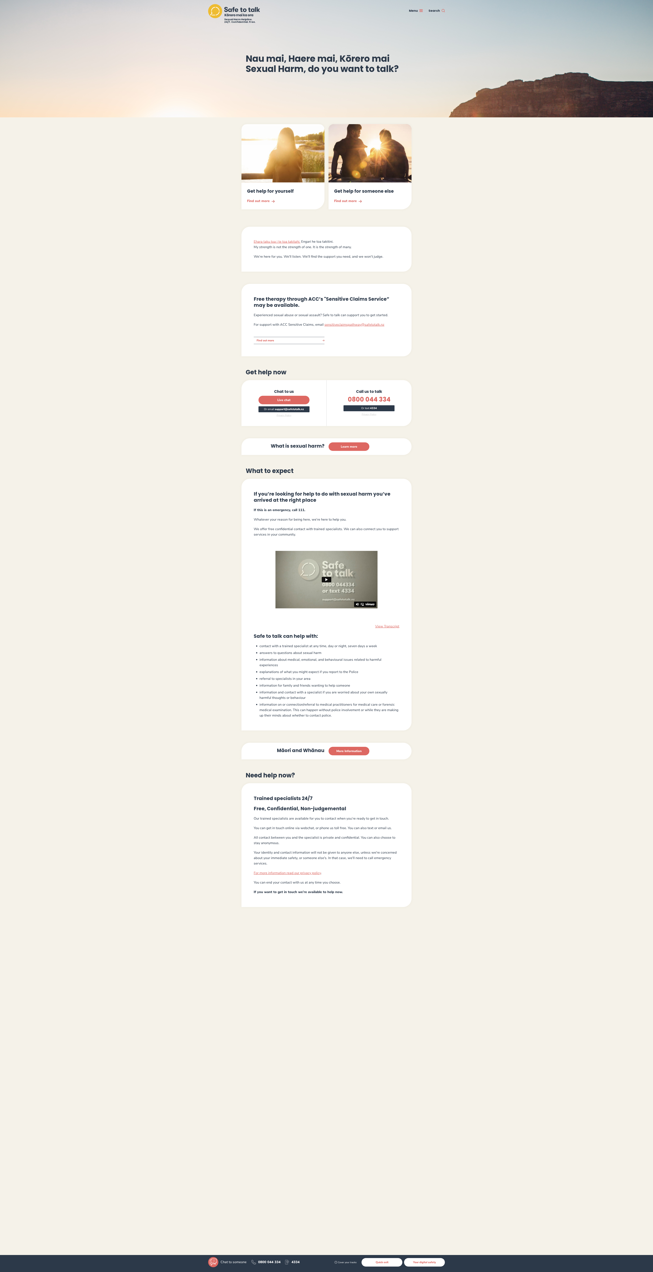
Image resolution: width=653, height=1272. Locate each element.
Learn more (349, 447)
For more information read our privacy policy (287, 873)
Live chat (283, 400)
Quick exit (382, 1262)
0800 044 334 (369, 399)
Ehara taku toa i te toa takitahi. (277, 241)
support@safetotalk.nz (289, 409)
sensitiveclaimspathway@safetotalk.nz (354, 324)
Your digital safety (424, 1262)
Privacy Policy (284, 415)
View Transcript (387, 626)
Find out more (265, 340)
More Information (349, 751)
